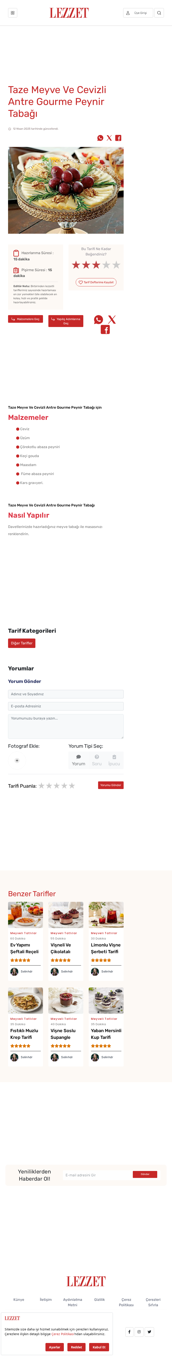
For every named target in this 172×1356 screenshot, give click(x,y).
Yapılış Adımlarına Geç (68, 321)
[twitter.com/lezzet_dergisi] (149, 1332)
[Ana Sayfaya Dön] (86, 1281)
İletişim (46, 1299)
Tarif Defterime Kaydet (98, 282)
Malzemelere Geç (27, 319)
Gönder (145, 1174)
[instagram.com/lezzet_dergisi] (139, 1332)
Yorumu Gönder (110, 785)
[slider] (96, 264)
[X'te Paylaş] (109, 138)
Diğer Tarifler (21, 643)
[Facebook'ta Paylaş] (118, 138)
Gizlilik (99, 1299)
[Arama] (159, 12)
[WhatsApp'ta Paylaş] (100, 138)
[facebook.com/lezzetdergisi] (129, 1332)
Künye (18, 1299)
